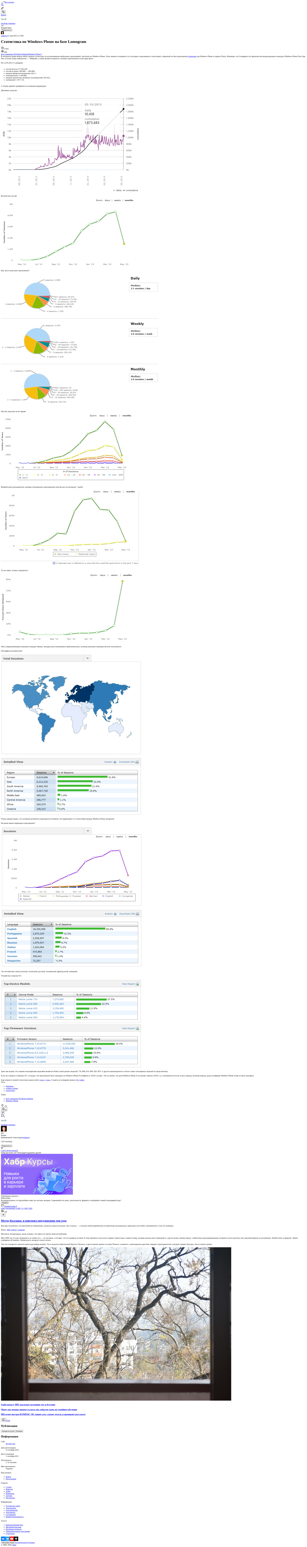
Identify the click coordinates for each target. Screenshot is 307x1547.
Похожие (19, 1431)
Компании (10, 1493)
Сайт (3, 1151)
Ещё (8, 1421)
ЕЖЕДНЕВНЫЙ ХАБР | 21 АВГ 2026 (16, 1208)
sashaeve (4, 36)
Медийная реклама (13, 1527)
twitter (81, 1080)
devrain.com (10, 1444)
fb (77, 1080)
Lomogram (192, 56)
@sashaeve (25, 1137)
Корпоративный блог (14, 1525)
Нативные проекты (14, 1529)
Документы (10, 1512)
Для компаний (12, 1510)
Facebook (13, 1151)
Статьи (9, 1487)
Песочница (10, 1498)
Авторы (9, 1496)
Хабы (8, 1491)
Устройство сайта (13, 1506)
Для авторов (11, 1508)
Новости (9, 1489)
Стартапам (10, 1534)
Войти (8, 1477)
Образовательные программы (18, 1531)
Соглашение (11, 1515)
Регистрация (11, 1479)
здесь (42, 1080)
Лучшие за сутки (8, 1431)
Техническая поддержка (25, 1542)
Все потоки (9, 2)
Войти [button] (3, 15)
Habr (14, 1545)
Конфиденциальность (15, 1517)
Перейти (5, 1203)
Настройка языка (8, 1543)
